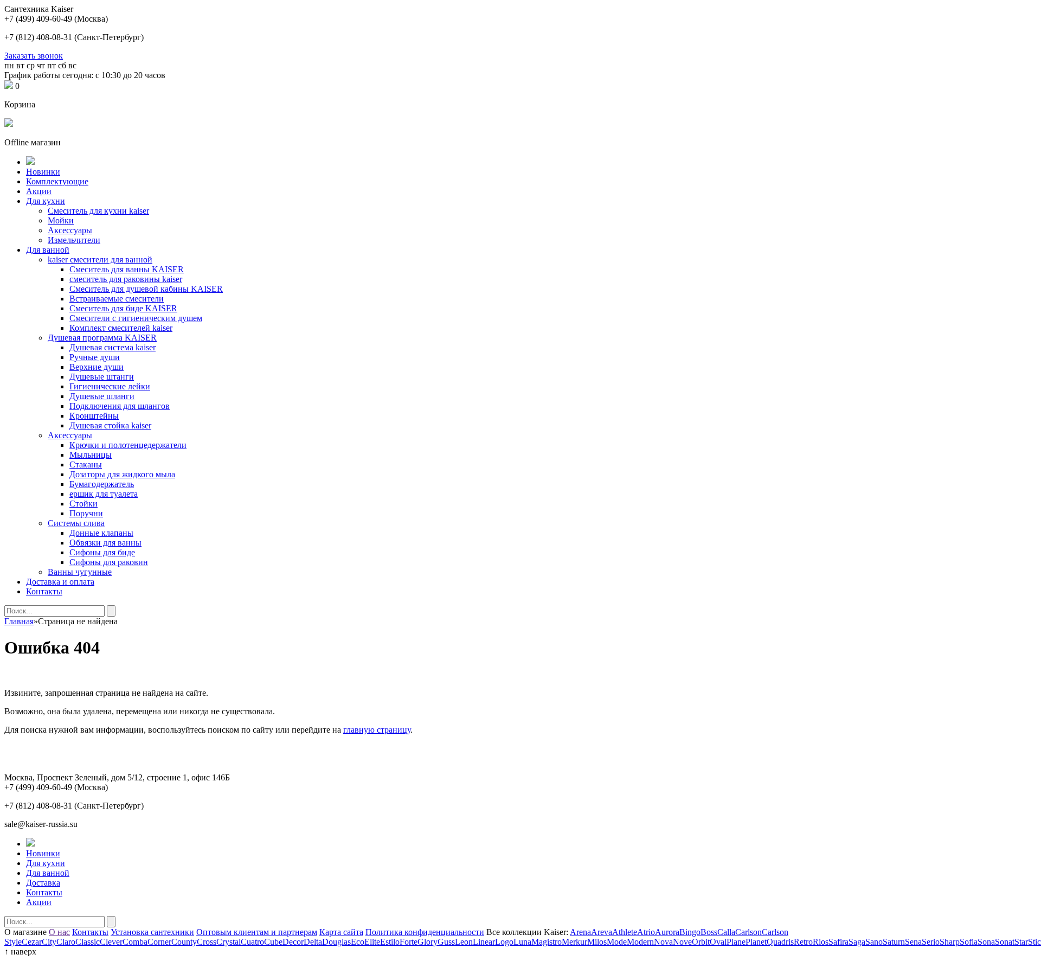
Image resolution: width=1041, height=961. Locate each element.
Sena (913, 941)
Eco (357, 941)
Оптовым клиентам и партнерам (256, 932)
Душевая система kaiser (112, 347)
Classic (87, 941)
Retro (803, 941)
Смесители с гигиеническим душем (135, 318)
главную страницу (376, 729)
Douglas (336, 941)
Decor (293, 941)
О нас (59, 932)
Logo (504, 941)
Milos (597, 941)
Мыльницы (90, 454)
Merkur (574, 941)
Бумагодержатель (101, 484)
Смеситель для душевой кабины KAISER (146, 288)
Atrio (646, 932)
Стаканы (85, 464)
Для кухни (45, 201)
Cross (206, 941)
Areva (601, 932)
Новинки (43, 171)
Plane (736, 941)
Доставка (43, 882)
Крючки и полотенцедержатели (128, 445)
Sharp (950, 941)
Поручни (86, 513)
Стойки (83, 503)
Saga (857, 941)
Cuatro (252, 941)
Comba (135, 941)
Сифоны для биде (102, 552)
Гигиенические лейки (109, 386)
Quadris (780, 941)
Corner (159, 941)
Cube (273, 941)
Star (1021, 941)
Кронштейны (94, 415)
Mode (617, 941)
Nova (663, 941)
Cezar (32, 941)
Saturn (894, 941)
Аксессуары (70, 230)
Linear (484, 941)
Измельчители (74, 240)
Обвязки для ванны (105, 542)
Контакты (44, 591)
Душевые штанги (101, 376)
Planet (756, 941)
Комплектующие (57, 181)
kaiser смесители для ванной (100, 259)
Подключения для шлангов (119, 406)
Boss (709, 932)
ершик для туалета (103, 493)
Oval (718, 941)
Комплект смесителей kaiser (120, 327)
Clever (111, 941)
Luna (522, 941)
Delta (313, 941)
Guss (446, 941)
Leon (464, 941)
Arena (580, 932)
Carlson (748, 932)
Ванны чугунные (80, 571)
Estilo (390, 941)
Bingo (690, 932)
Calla (726, 932)
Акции (39, 191)
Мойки (61, 220)
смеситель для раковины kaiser (125, 279)
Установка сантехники (152, 932)
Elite (372, 941)
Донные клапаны (101, 532)
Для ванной (47, 249)
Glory (427, 941)
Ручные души (94, 357)
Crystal (228, 941)
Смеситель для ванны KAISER (126, 269)
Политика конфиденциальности (424, 932)
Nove (682, 941)
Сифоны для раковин (108, 562)
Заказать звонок (33, 55)
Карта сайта (341, 932)
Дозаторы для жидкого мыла (122, 474)
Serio (931, 941)
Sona (986, 941)
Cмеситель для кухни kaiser (98, 210)
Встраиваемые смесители (116, 298)
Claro (65, 941)
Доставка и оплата (60, 581)
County (184, 941)
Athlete (624, 932)
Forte (408, 941)
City (49, 941)
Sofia (969, 941)
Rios (820, 941)
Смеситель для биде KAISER (123, 308)
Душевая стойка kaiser (110, 425)
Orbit (701, 941)
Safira (838, 941)
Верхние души (96, 366)
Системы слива (76, 523)
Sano (874, 941)
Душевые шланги (101, 396)
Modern (640, 941)
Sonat (1004, 941)
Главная (19, 621)
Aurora (667, 932)
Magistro (546, 941)
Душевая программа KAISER (102, 337)
